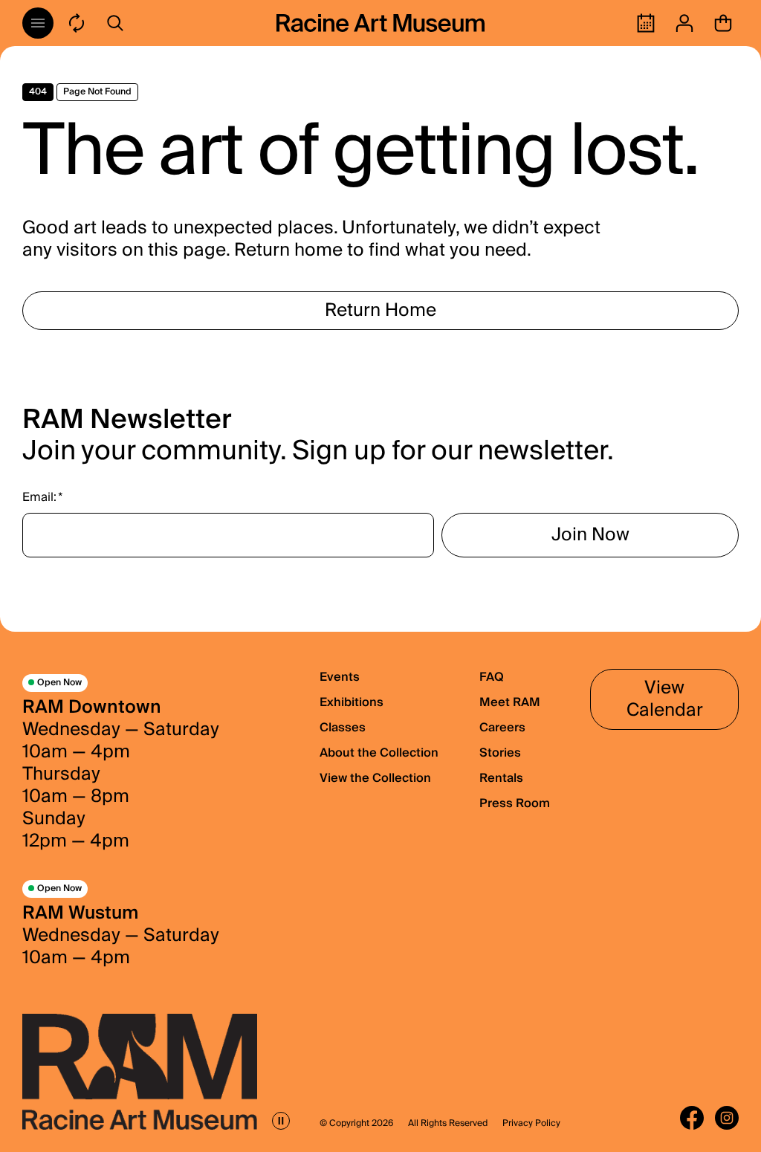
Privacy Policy (531, 1124)
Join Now (590, 535)
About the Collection (379, 752)
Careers (502, 727)
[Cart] (723, 23)
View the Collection (375, 778)
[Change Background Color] (76, 23)
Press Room (514, 803)
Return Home (380, 310)
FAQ (491, 677)
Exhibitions (351, 702)
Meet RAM (509, 702)
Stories (500, 752)
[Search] (115, 23)
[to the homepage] (380, 23)
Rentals (501, 778)
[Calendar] (645, 23)
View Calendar (664, 699)
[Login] (684, 23)
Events (340, 677)
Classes (343, 727)
